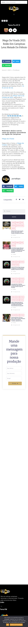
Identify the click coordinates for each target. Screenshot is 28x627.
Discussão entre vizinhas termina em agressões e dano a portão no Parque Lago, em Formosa (18, 286)
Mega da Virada (8, 139)
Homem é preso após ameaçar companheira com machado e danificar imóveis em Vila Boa (17, 268)
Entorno (13, 315)
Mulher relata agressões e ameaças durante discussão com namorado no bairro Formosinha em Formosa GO (17, 304)
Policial (13, 228)
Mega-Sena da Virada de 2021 (13, 96)
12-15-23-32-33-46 (14, 116)
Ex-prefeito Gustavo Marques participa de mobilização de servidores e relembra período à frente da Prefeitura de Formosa (18, 250)
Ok (7, 624)
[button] (14, 14)
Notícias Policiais (20, 225)
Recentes (14, 216)
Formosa (17, 222)
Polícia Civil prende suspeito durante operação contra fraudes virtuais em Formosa (10, 2)
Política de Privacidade (16, 624)
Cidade (13, 222)
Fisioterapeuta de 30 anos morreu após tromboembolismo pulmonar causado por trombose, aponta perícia (18, 319)
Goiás (22, 222)
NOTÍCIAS (13, 225)
